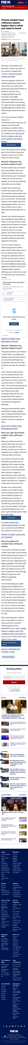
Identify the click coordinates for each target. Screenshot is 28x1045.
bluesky (18, 1026)
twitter (6, 1026)
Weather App (16, 867)
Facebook (3, 991)
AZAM (2, 856)
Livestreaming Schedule (4, 970)
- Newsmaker (16, 892)
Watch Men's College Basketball (16, 1005)
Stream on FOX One (16, 985)
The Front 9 (16, 915)
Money (3, 883)
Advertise (15, 936)
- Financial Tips (5, 894)
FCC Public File (16, 949)
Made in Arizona (5, 916)
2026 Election (16, 885)
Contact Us (15, 942)
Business (3, 885)
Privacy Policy (15, 689)
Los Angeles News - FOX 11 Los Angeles (5, 940)
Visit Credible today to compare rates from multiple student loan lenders (13, 631)
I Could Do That (17, 920)
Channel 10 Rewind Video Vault (4, 908)
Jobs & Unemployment (5, 890)
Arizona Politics (16, 891)
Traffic (3, 876)
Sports (3, 874)
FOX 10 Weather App (5, 975)
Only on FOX (5, 900)
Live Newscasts (5, 964)
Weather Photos (17, 869)
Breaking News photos (16, 975)
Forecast (15, 854)
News (3, 852)
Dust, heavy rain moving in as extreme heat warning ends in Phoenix (8, 833)
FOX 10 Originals (16, 901)
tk (15, 1026)
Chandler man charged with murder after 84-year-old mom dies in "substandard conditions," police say (13, 716)
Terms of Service (15, 691)
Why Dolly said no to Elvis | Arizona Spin (12, 813)
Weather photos (17, 979)
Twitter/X (3, 993)
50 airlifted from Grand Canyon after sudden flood (18, 729)
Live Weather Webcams (4, 967)
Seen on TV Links (5, 872)
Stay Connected (16, 961)
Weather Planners (17, 863)
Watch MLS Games (16, 1017)
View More (22, 697)
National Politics (17, 894)
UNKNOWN (16, 927)
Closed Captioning (15, 939)
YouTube (3, 986)
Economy (3, 887)
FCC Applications (17, 947)
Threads (3, 995)
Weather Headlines (15, 858)
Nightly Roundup (5, 869)
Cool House (4, 911)
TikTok (3, 988)
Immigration (4, 863)
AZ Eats (15, 906)
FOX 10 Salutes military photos (16, 972)
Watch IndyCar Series (16, 1001)
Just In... (4, 697)
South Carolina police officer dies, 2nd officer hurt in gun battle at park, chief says (17, 737)
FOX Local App (5, 973)
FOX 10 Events (16, 966)
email (21, 1026)
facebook (3, 1026)
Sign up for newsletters (16, 968)
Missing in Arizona (3, 919)
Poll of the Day (5, 870)
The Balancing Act (16, 908)
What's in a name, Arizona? (17, 929)
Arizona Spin (4, 902)
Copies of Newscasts (15, 944)
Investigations (4, 914)
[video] (14, 804)
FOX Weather (16, 872)
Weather (16, 852)
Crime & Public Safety (5, 858)
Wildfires (15, 861)
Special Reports (5, 925)
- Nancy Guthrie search (5, 922)
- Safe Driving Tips (4, 878)
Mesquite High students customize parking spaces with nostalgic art (8, 826)
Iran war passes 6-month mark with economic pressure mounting (8, 819)
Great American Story (17, 917)
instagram (9, 1026)
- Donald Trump (17, 896)
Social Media (5, 984)
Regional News (4, 935)
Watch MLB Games (16, 995)
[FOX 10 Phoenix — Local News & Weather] (5, 2)
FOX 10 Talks (16, 913)
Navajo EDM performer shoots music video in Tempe (8, 839)
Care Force (4, 904)
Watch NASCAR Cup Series (17, 998)
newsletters (24, 1026)
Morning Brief (4, 867)
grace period (9, 94)
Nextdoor (3, 999)
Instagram (3, 989)
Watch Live (20, 2)
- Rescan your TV (17, 954)
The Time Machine (15, 924)
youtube (12, 1026)
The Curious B (16, 911)
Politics (15, 883)
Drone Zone (4, 913)
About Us (16, 934)
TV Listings (15, 952)
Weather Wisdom (17, 870)
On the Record (16, 922)
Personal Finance (22, 33)
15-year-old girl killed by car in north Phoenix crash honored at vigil (18, 723)
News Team (16, 950)
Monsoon (15, 856)
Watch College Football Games (17, 991)
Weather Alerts (16, 865)
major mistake (17, 411)
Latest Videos (6, 795)
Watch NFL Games (15, 988)
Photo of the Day (17, 978)
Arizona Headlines (5, 854)
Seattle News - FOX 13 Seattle (5, 948)
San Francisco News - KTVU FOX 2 (4, 945)
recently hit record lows (14, 219)
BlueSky (3, 997)
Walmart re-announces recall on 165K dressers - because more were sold (18, 744)
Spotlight (3, 927)
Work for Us (16, 956)
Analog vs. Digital (17, 904)
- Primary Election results (17, 888)
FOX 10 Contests (17, 964)
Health (3, 861)
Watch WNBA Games (16, 1014)
